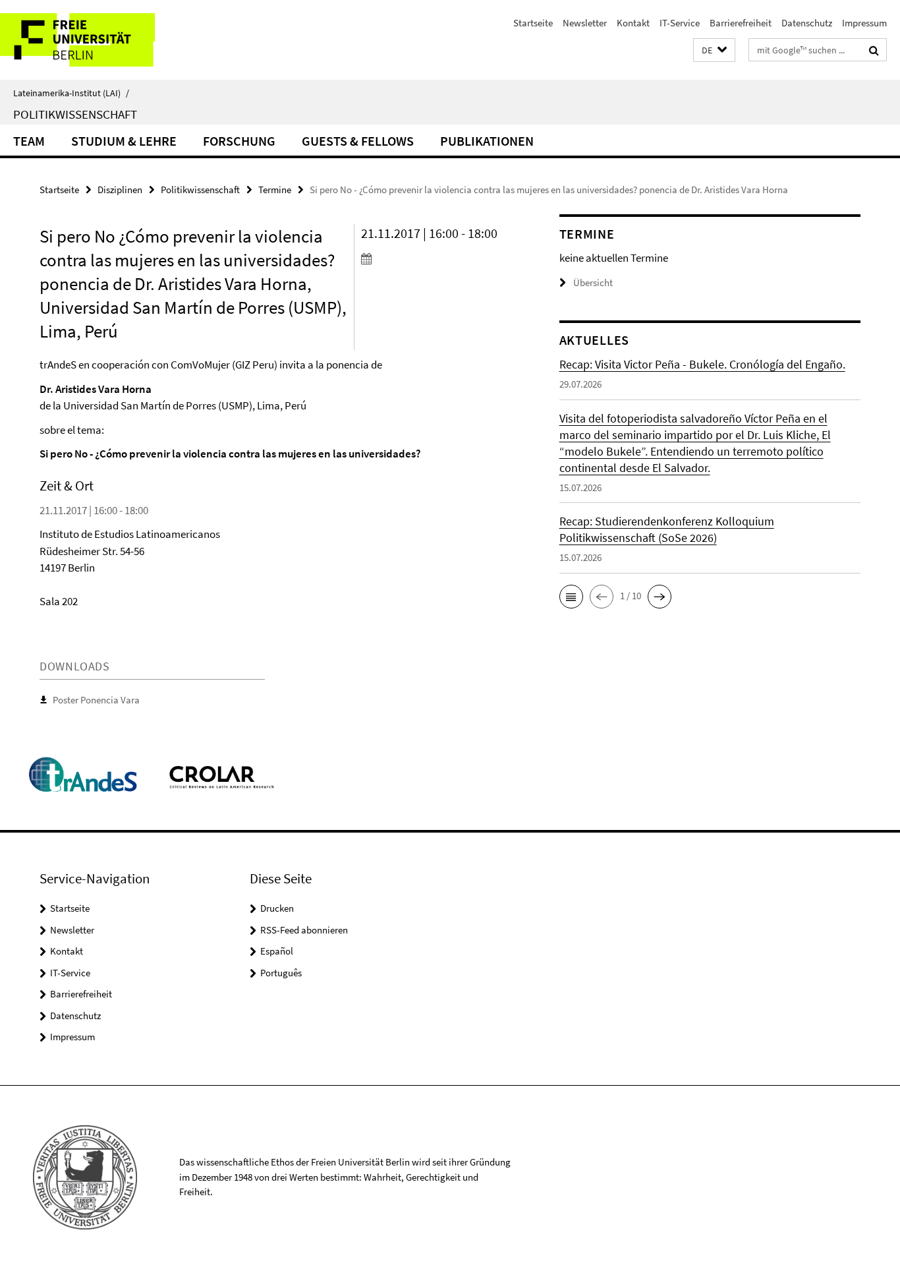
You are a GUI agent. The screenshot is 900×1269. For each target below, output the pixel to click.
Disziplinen (120, 189)
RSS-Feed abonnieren (304, 930)
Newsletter (585, 22)
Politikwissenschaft (75, 114)
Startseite (533, 22)
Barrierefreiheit (741, 22)
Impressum (864, 22)
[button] (714, 50)
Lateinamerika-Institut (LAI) (71, 93)
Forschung (239, 141)
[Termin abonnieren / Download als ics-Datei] (435, 258)
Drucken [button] (277, 908)
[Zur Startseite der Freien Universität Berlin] (110, 40)
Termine (274, 189)
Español (276, 951)
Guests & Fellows (358, 141)
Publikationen (487, 141)
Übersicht (593, 282)
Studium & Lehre (124, 141)
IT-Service (680, 22)
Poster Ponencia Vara (96, 700)
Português (281, 972)
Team (29, 141)
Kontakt (633, 22)
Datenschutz (806, 22)
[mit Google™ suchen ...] (874, 50)
